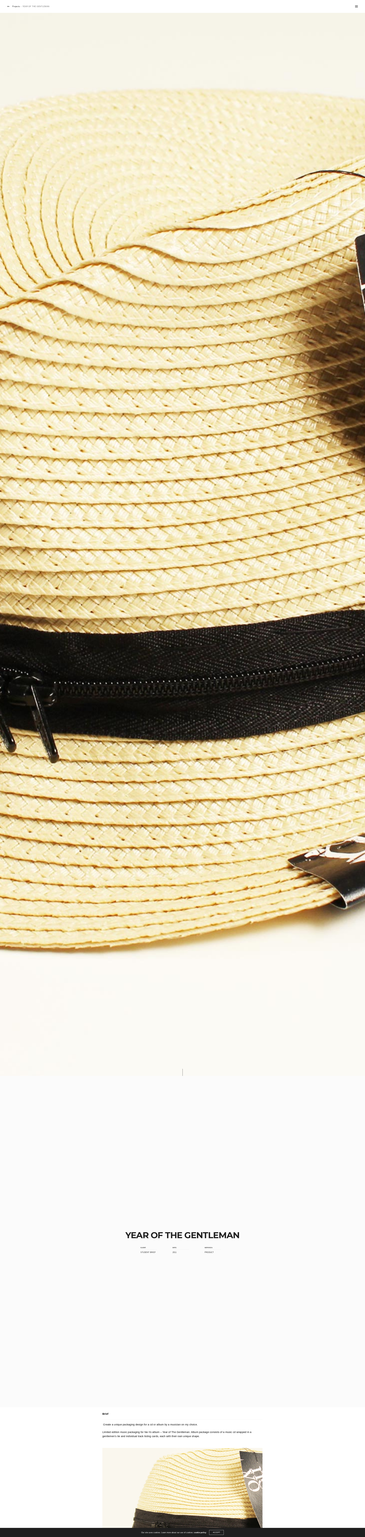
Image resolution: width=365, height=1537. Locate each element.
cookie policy (200, 1532)
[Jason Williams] (19, 6)
